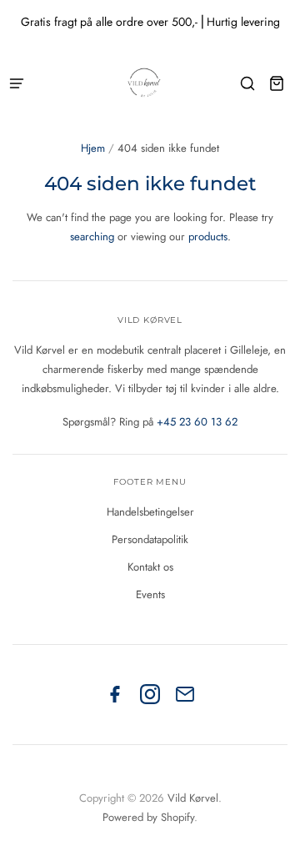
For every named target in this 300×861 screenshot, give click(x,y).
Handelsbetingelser (150, 512)
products (208, 236)
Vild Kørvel (193, 798)
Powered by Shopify (148, 817)
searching (92, 236)
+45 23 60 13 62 (197, 422)
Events (150, 594)
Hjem (93, 148)
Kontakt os (150, 567)
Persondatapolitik (150, 539)
